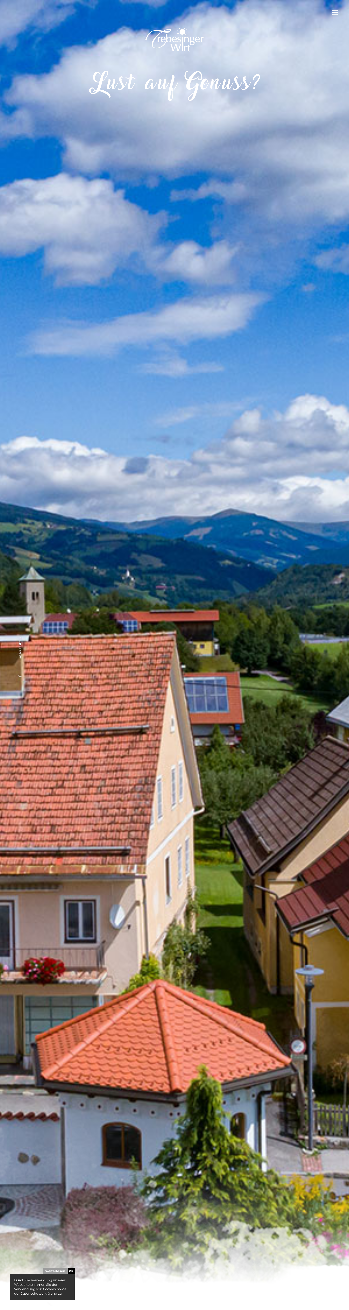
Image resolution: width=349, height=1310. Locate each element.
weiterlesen (55, 1271)
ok (71, 1271)
